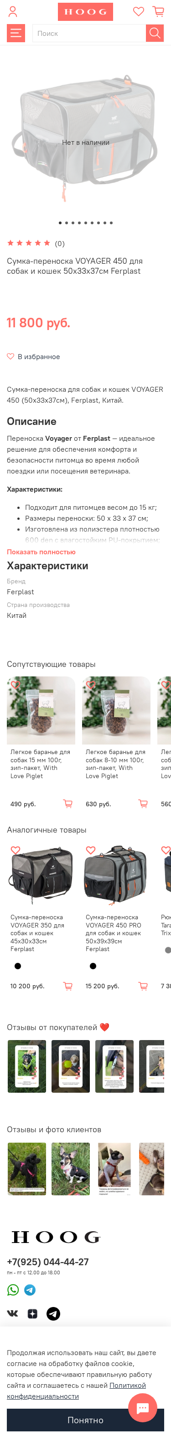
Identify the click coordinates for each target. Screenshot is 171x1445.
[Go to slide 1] (60, 223)
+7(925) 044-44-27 (47, 1262)
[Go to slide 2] (66, 223)
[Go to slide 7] (98, 223)
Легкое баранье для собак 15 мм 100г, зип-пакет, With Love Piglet (40, 764)
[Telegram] (27, 1289)
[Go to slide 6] (92, 223)
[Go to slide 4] (79, 223)
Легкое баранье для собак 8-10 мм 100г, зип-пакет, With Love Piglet (115, 764)
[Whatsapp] (13, 1289)
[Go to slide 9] (111, 223)
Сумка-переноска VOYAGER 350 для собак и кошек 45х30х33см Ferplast (37, 933)
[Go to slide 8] (105, 223)
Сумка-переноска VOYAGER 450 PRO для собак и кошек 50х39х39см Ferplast (113, 933)
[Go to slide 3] (73, 223)
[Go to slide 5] (85, 223)
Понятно (85, 1419)
